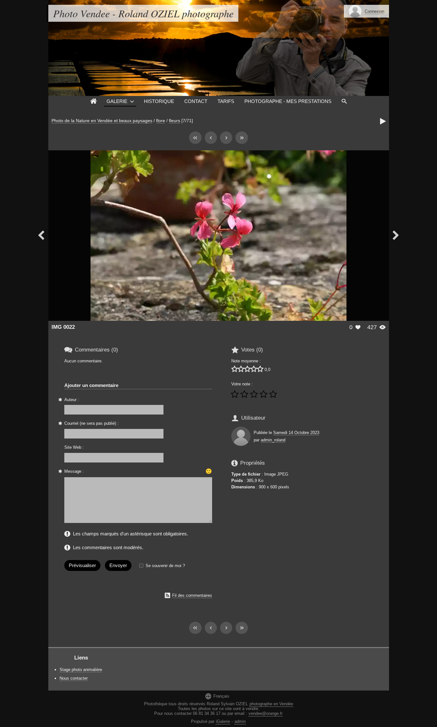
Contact (195, 101)
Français (217, 696)
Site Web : (74, 447)
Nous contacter (74, 678)
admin (240, 721)
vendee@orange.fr (265, 713)
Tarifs (226, 101)
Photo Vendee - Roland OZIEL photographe (143, 13)
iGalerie (223, 721)
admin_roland (273, 440)
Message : (74, 471)
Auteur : (71, 399)
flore (160, 120)
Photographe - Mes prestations (287, 101)
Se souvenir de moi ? (165, 565)
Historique (159, 101)
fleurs (174, 120)
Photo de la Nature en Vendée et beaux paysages (102, 120)
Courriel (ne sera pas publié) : (91, 423)
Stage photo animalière (81, 669)
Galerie (117, 101)
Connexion (374, 11)
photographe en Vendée (271, 703)
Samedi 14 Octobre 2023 (296, 432)
